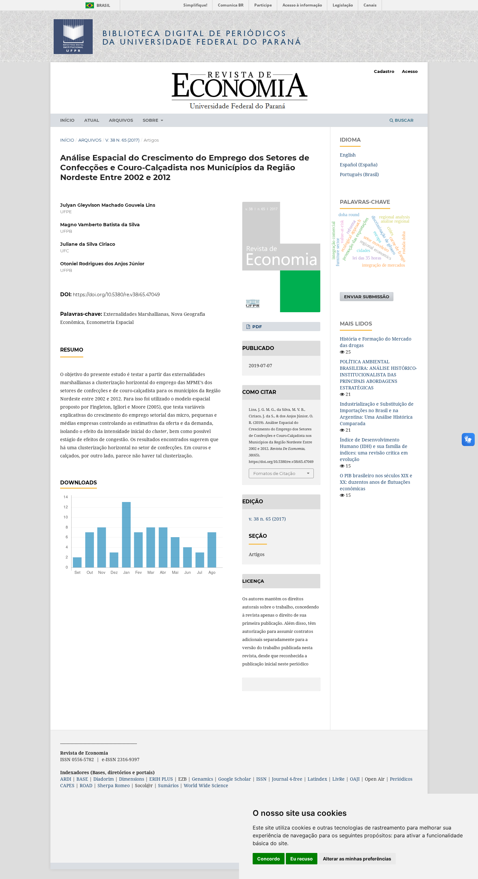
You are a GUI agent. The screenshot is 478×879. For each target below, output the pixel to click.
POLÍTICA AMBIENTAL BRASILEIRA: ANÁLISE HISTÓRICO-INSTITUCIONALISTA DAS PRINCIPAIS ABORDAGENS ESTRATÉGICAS (378, 374)
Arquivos (121, 120)
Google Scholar (234, 779)
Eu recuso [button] (301, 858)
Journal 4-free (287, 779)
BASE (82, 779)
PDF (256, 326)
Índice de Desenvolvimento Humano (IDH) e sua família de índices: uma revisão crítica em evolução (374, 449)
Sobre (151, 120)
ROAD (86, 785)
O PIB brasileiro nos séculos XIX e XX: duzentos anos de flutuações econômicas (376, 482)
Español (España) (359, 164)
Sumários (168, 785)
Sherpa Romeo (114, 785)
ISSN (261, 779)
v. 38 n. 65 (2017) (122, 140)
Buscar (403, 120)
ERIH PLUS (161, 779)
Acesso (410, 71)
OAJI (355, 779)
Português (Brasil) (359, 174)
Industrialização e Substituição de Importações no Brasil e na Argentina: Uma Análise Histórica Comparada (377, 413)
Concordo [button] (268, 858)
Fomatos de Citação (274, 473)
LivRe (338, 779)
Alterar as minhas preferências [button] (357, 858)
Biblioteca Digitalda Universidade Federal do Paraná (202, 37)
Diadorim (103, 779)
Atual (91, 120)
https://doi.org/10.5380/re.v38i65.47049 (116, 295)
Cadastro (384, 71)
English (348, 155)
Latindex (317, 779)
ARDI (65, 779)
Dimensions (131, 779)
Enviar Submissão (366, 296)
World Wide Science (206, 785)
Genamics (202, 779)
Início (67, 120)
